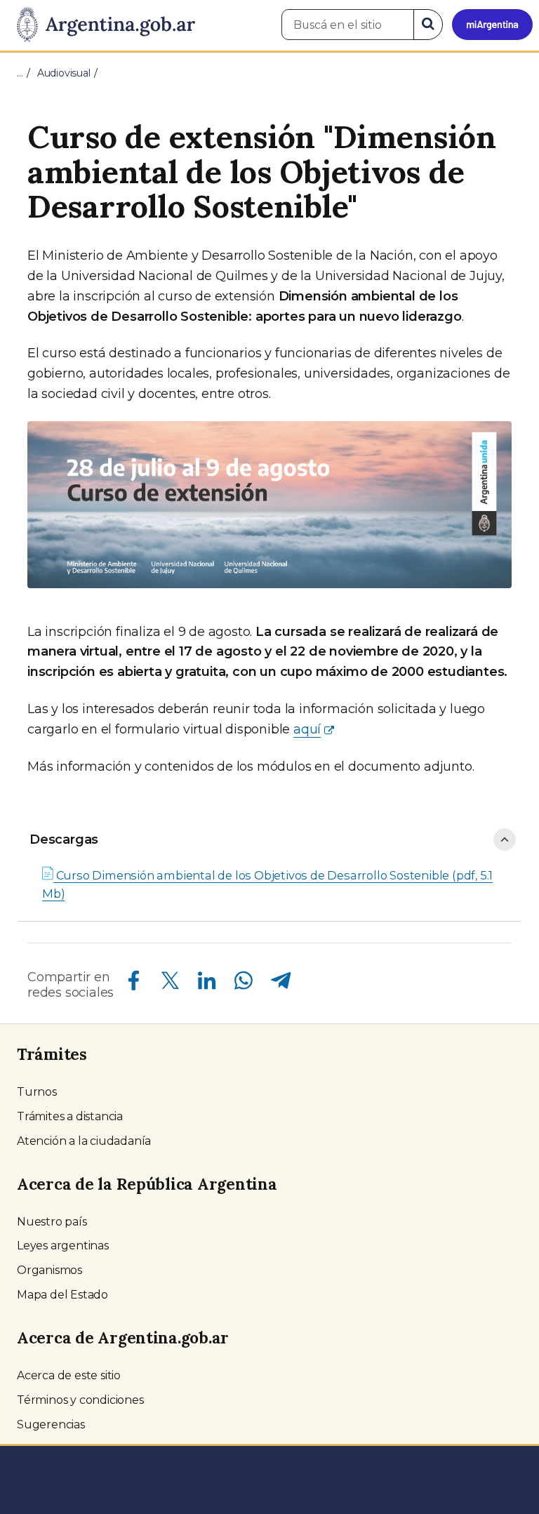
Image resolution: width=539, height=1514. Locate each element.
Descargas (63, 839)
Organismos (49, 1270)
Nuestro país (52, 1221)
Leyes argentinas (63, 1245)
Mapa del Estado (62, 1294)
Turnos (37, 1091)
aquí (307, 729)
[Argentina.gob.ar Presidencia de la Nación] (100, 25)
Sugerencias (51, 1424)
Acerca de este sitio (69, 1375)
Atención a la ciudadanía (84, 1141)
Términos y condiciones (80, 1400)
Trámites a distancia (70, 1116)
